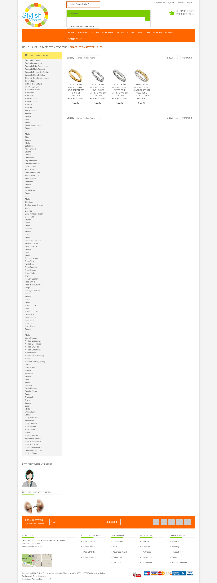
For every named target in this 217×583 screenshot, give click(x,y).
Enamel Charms (89, 557)
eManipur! (47, 579)
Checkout (180, 3)
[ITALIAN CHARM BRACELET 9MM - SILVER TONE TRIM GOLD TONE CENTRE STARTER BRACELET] (141, 75)
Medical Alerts (89, 552)
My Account (160, 3)
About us (175, 541)
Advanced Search (120, 552)
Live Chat (117, 563)
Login (189, 3)
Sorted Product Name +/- (87, 58)
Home (25, 47)
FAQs (115, 547)
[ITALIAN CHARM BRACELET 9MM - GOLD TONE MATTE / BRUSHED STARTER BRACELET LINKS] (75, 75)
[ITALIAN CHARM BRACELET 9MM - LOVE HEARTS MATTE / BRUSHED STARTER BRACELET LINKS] (97, 75)
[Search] (147, 19)
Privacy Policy (177, 552)
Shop (34, 47)
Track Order (147, 563)
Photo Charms (89, 541)
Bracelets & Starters (53, 47)
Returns (175, 557)
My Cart (171, 3)
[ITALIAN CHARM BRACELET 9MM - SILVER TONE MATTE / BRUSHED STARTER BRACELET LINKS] (119, 75)
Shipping (175, 547)
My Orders (146, 552)
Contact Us (117, 557)
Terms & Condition (179, 563)
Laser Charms (89, 547)
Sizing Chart (118, 541)
